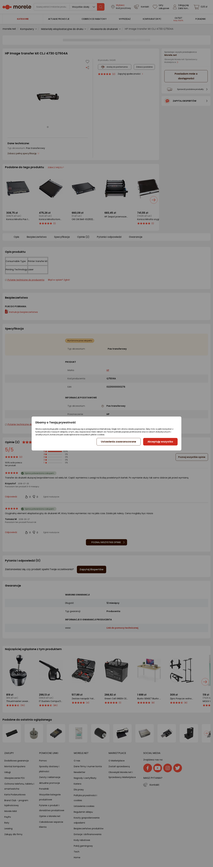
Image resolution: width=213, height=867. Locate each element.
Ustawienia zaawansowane (118, 441)
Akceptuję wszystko (160, 441)
